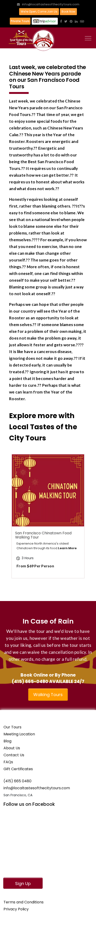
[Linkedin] (76, 21)
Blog (7, 741)
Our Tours (12, 727)
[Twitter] (65, 21)
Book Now (68, 11)
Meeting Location (19, 734)
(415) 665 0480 (17, 781)
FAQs (8, 762)
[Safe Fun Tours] (43, 40)
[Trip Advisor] (82, 21)
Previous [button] (29, 523)
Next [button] (68, 523)
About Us (11, 748)
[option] (48, 516)
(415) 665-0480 (30, 681)
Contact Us (13, 755)
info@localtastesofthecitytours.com (50, 4)
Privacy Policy (16, 909)
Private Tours (20, 21)
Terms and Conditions (23, 902)
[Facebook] (61, 21)
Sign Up (23, 883)
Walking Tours (48, 694)
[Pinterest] (71, 21)
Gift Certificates (18, 769)
